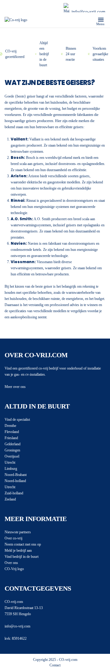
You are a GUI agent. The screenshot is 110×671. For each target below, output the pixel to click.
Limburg (11, 468)
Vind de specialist (17, 419)
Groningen (12, 450)
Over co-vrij (13, 538)
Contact (55, 665)
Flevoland (12, 432)
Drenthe (10, 426)
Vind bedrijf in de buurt (21, 556)
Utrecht (10, 462)
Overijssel (12, 456)
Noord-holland (15, 481)
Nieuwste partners (18, 532)
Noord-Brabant (16, 475)
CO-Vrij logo (14, 569)
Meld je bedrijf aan (18, 550)
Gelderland (12, 444)
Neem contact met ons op (23, 544)
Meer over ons (15, 387)
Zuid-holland (14, 493)
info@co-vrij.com (88, 12)
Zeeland (10, 499)
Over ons (11, 563)
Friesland (11, 438)
